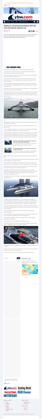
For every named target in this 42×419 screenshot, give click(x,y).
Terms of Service (15, 380)
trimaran (18, 67)
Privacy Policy (9, 380)
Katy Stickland (7, 30)
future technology (13, 67)
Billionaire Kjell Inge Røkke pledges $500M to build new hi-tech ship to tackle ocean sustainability (24, 141)
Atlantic (8, 67)
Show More (7, 5)
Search (18, 258)
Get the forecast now (26, 274)
